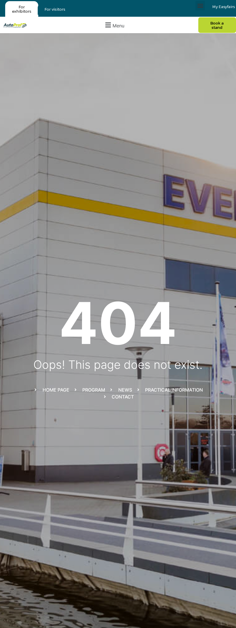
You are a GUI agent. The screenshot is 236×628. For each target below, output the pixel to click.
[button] (200, 5)
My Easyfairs (223, 7)
